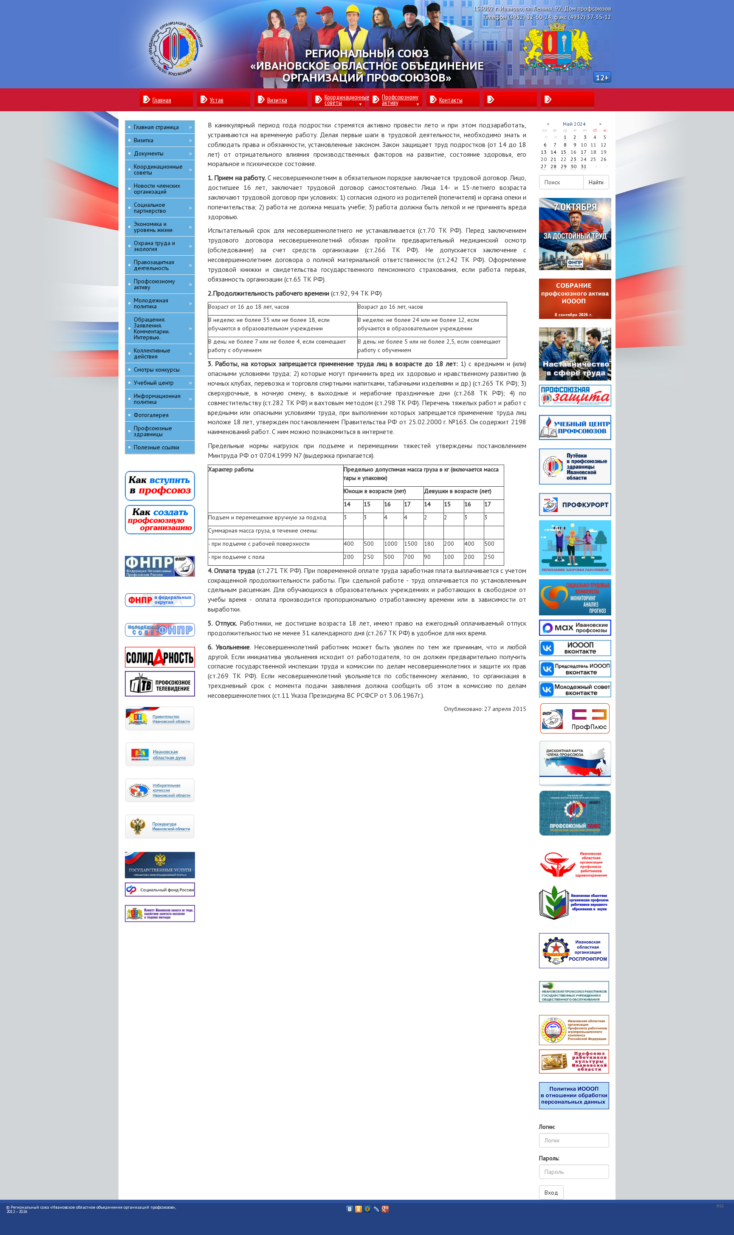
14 (553, 152)
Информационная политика (163, 399)
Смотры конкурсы (157, 369)
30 (573, 166)
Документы (163, 153)
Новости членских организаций (157, 188)
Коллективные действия (163, 353)
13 (544, 152)
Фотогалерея (151, 415)
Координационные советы (163, 169)
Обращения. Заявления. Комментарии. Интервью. (163, 328)
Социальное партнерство (163, 207)
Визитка (163, 140)
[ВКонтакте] (349, 1207)
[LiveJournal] (376, 1207)
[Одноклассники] (358, 1207)
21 (553, 159)
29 (564, 166)
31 (584, 166)
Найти (596, 182)
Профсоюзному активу (163, 284)
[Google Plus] (385, 1207)
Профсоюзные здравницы (153, 431)
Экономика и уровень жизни (163, 227)
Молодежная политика (163, 303)
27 (544, 166)
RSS (720, 1206)
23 (573, 159)
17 (584, 152)
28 (553, 166)
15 (564, 152)
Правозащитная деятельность (163, 265)
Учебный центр (163, 382)
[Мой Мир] (367, 1207)
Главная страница (163, 127)
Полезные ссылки (156, 447)
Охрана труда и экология (163, 246)
